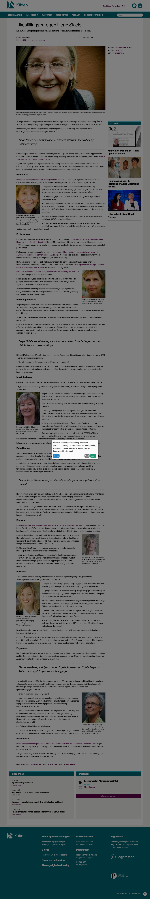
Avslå (87, 456)
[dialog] (75, 449)
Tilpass (56, 456)
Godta (93, 456)
